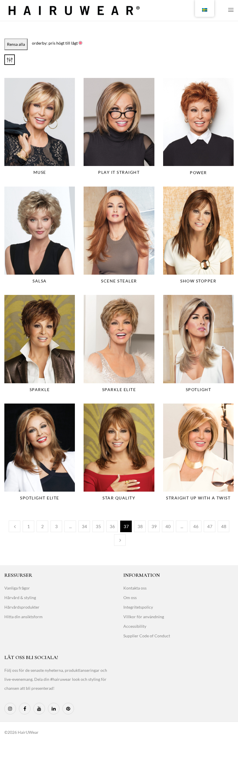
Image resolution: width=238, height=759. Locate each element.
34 (84, 526)
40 (168, 526)
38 (140, 526)
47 (209, 526)
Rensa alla (16, 44)
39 (154, 526)
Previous (14, 526)
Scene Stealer (119, 280)
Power (198, 172)
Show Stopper (198, 280)
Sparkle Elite (119, 389)
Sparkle (40, 389)
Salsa (40, 280)
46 (196, 526)
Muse (39, 172)
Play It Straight (119, 172)
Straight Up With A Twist (198, 497)
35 (98, 526)
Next (120, 540)
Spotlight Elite (39, 497)
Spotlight (198, 389)
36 (112, 526)
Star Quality (118, 497)
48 (223, 526)
